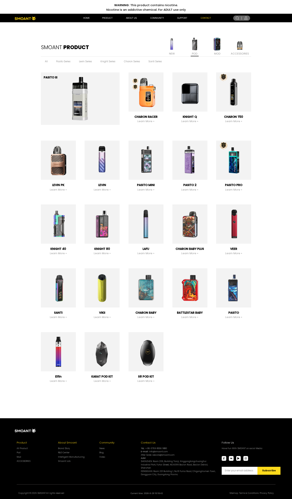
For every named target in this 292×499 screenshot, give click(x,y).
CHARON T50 (233, 117)
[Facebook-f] (224, 458)
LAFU (146, 249)
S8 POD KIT (146, 376)
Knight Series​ (108, 61)
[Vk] (231, 458)
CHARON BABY (145, 313)
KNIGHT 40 (58, 249)
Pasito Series (63, 61)
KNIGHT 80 (102, 249)
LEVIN (102, 185)
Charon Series (132, 61)
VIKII (102, 313)
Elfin (58, 376)
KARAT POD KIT (102, 376)
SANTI (58, 313)
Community (106, 443)
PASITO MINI (146, 185)
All (46, 61)
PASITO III (50, 77)
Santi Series (155, 61)
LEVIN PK (58, 185)
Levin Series (85, 61)
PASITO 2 (189, 185)
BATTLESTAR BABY (190, 313)
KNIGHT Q (190, 117)
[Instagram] (245, 458)
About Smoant (67, 443)
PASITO (233, 313)
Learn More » (145, 121)
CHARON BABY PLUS (190, 249)
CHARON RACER (146, 117)
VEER (233, 249)
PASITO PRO (233, 185)
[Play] (238, 458)
